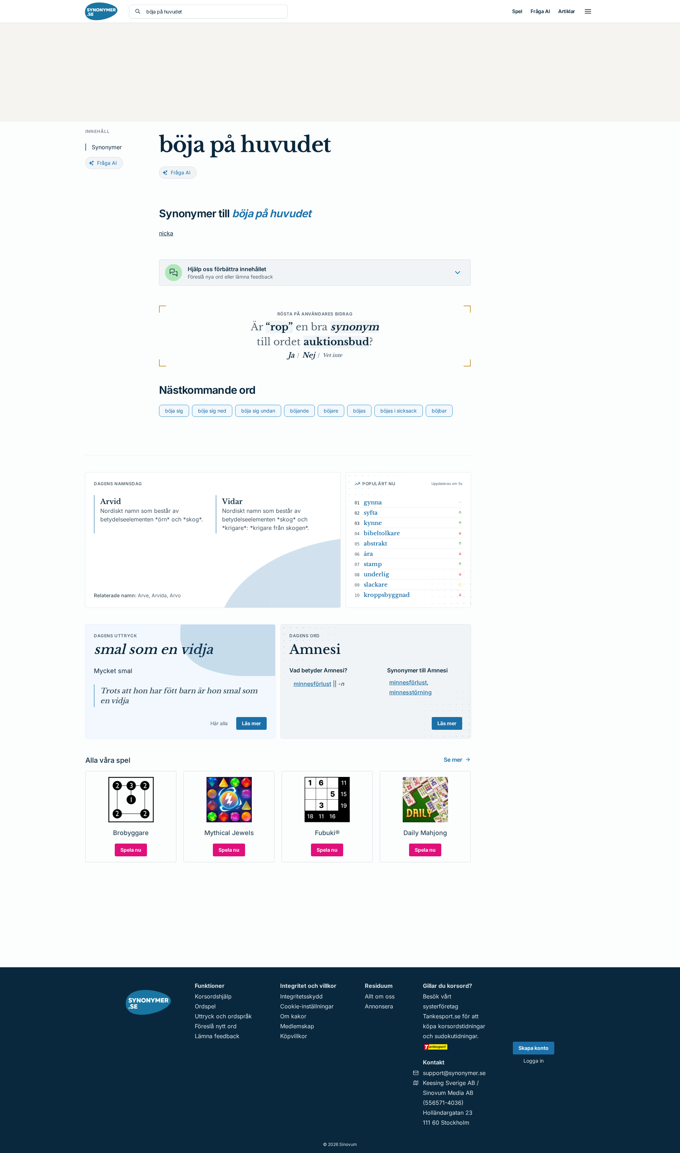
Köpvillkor (293, 1036)
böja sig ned (212, 411)
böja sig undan (258, 411)
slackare (375, 584)
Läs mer (251, 723)
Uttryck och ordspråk (223, 1016)
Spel (517, 11)
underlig (376, 574)
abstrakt (375, 543)
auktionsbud (336, 342)
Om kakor (293, 1016)
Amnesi (315, 649)
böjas (359, 411)
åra (368, 553)
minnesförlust (312, 683)
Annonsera (379, 1006)
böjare (331, 411)
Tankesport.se (441, 1016)
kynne (373, 522)
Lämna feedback (217, 1036)
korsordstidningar (461, 1026)
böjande (299, 411)
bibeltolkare (382, 533)
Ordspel (205, 1006)
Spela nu (130, 850)
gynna (373, 502)
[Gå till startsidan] (101, 11)
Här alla (219, 723)
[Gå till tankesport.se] (454, 1046)
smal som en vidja (153, 649)
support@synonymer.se (454, 1072)
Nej (308, 355)
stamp (373, 563)
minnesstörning (410, 692)
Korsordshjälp (213, 996)
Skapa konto (533, 1048)
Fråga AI (540, 11)
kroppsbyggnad (387, 594)
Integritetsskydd (301, 996)
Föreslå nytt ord (216, 1026)
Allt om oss (380, 996)
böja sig (174, 411)
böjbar (439, 411)
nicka (166, 233)
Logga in (533, 1061)
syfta (371, 512)
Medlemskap (297, 1026)
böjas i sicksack (398, 411)
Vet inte (332, 355)
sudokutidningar (456, 1036)
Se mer (453, 759)
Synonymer (107, 147)
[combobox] (214, 12)
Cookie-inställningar (307, 1006)
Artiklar (566, 11)
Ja (291, 355)
